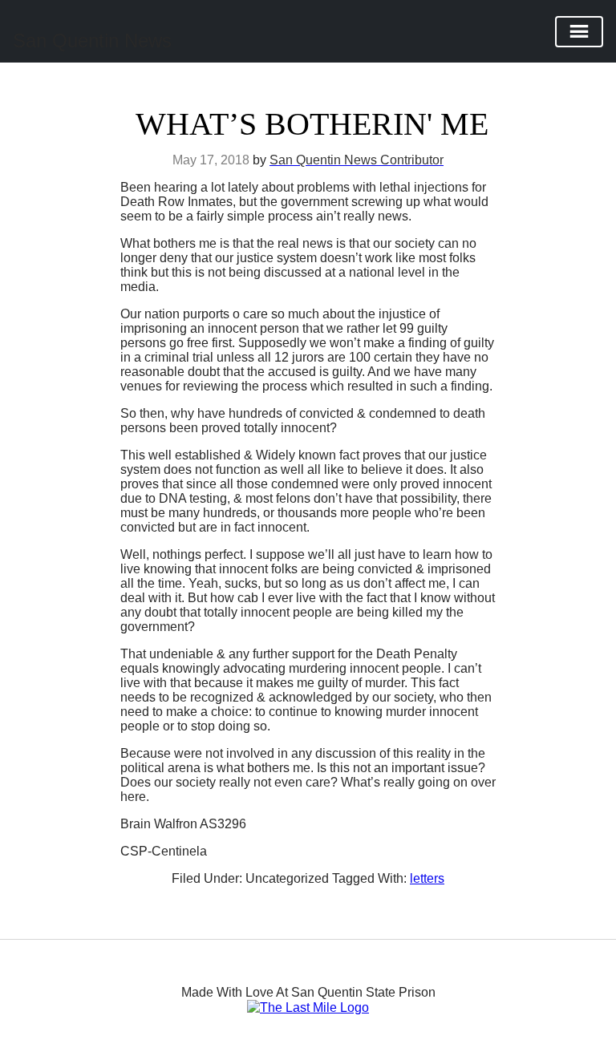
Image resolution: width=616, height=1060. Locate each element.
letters (427, 878)
